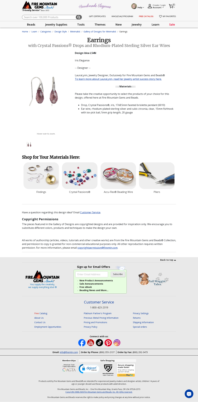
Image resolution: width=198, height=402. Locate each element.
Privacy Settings (141, 313)
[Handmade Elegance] (95, 5)
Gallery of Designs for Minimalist (100, 31)
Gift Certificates (97, 16)
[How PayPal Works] (126, 370)
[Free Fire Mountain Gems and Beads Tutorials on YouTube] (91, 342)
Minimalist (75, 31)
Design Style (60, 31)
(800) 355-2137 (106, 352)
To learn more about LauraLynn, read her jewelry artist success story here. (118, 79)
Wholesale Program (122, 16)
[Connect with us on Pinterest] (108, 342)
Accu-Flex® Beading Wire (118, 192)
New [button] (118, 24)
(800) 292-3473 (140, 352)
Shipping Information (143, 322)
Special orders (140, 326)
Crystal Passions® (79, 192)
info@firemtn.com (69, 352)
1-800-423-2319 (99, 307)
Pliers (157, 192)
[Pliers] (156, 175)
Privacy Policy (90, 326)
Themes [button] (100, 24)
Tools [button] (81, 24)
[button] (89, 368)
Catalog (40, 313)
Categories (45, 31)
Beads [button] (31, 24)
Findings (41, 192)
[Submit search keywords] (79, 17)
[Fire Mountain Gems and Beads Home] (39, 5)
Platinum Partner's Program (98, 313)
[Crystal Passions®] (79, 175)
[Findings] (41, 175)
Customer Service (90, 212)
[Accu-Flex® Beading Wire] (118, 175)
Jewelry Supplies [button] (56, 24)
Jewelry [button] (137, 24)
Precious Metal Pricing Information (101, 317)
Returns (137, 317)
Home (25, 31)
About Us (39, 317)
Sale (172, 24)
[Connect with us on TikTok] (100, 342)
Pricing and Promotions (95, 322)
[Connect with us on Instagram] (117, 342)
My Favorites (169, 16)
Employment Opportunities (47, 326)
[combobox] (52, 17)
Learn (34, 31)
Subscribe (118, 274)
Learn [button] (155, 24)
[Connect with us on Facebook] (82, 342)
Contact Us (39, 322)
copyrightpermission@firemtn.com (97, 247)
